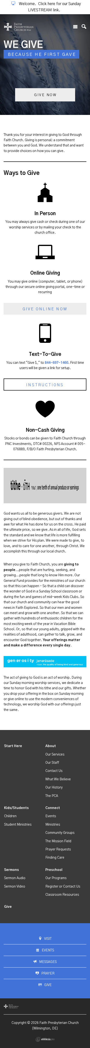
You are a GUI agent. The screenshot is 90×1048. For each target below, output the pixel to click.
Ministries (52, 824)
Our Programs (55, 878)
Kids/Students (16, 808)
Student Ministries (17, 824)
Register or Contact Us (62, 886)
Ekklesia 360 (45, 1039)
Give (8, 907)
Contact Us (53, 771)
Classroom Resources (62, 894)
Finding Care (54, 857)
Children (10, 816)
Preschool (53, 870)
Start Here (13, 746)
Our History (54, 787)
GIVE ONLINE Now (45, 309)
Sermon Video (14, 886)
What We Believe (58, 779)
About (50, 746)
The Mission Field (58, 841)
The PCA (51, 796)
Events (50, 816)
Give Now (45, 95)
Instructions (45, 385)
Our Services (54, 754)
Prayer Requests (58, 849)
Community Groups (59, 833)
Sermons (11, 870)
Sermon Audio (14, 878)
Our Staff (52, 762)
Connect (52, 808)
